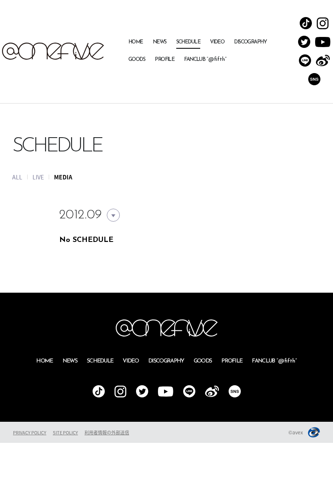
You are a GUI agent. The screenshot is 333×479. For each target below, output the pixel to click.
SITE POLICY (65, 432)
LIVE (38, 177)
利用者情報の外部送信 (106, 432)
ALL (17, 177)
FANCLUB (205, 59)
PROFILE (164, 59)
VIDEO (217, 42)
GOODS (136, 59)
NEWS (159, 42)
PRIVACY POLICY (29, 432)
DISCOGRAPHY (250, 42)
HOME (135, 42)
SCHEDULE (188, 42)
